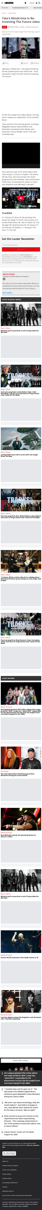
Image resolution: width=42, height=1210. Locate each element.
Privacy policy (6, 1174)
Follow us (25, 63)
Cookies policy (7, 1178)
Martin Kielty (14, 27)
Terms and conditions (9, 1170)
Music (4, 13)
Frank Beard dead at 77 (20, 8)
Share (6, 63)
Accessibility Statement (9, 1183)
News (4, 27)
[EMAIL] (4, 279)
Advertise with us (8, 1191)
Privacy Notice (28, 257)
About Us (5, 1161)
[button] (2, 3)
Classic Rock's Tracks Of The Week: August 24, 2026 (19, 1133)
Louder (22, 27)
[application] (21, 153)
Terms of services (25, 255)
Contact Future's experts (10, 1165)
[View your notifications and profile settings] (25, 3)
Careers (4, 1187)
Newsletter (36, 63)
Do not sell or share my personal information (17, 1195)
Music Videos (12, 13)
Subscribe (32, 3)
